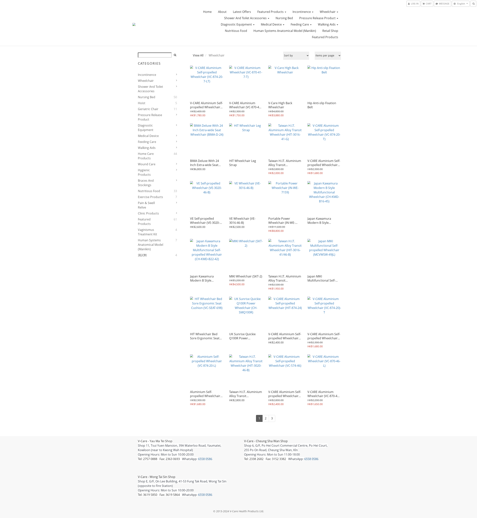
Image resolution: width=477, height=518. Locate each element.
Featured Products (270, 12)
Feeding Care (300, 24)
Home (207, 12)
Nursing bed (284, 18)
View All (198, 55)
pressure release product (317, 18)
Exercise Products (150, 197)
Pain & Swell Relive (146, 205)
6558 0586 (205, 459)
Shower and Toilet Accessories (245, 18)
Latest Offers (242, 12)
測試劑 (142, 255)
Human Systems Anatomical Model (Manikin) (284, 31)
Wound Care (146, 164)
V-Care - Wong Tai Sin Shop (156, 477)
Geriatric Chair (148, 109)
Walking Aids (327, 24)
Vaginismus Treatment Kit (147, 232)
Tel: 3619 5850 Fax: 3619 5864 (159, 495)
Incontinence (302, 12)
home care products (146, 156)
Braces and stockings (146, 183)
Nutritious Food (236, 31)
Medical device (271, 24)
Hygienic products (144, 172)
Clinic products (148, 213)
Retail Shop (330, 31)
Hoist (141, 103)
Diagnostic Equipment (237, 24)
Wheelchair (328, 12)
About (222, 12)
